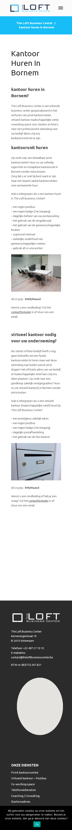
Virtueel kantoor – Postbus (28, 778)
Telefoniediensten (23, 790)
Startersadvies (20, 801)
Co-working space (23, 784)
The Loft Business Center (34, 23)
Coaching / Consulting (25, 795)
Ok (37, 824)
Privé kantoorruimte (24, 772)
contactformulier (21, 312)
